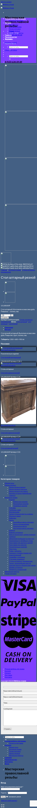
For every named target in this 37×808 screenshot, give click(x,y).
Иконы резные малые (17, 487)
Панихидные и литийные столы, (21, 541)
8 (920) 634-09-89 (13, 62)
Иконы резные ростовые (18, 491)
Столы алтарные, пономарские (21, 561)
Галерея (8, 35)
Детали (8, 329)
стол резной (12, 324)
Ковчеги (12, 530)
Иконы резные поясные (18, 489)
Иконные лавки (15, 516)
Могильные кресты (16, 33)
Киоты (11, 520)
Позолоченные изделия (18, 547)
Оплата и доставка (16, 21)
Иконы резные (14, 31)
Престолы (13, 549)
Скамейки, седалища (17, 557)
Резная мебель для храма (15, 19)
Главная (4, 270)
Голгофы (12, 508)
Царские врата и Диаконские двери (22, 565)
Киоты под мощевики (21, 524)
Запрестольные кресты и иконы (21, 514)
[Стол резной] (10, 291)
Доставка (8, 675)
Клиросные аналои (20, 502)
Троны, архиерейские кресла (20, 563)
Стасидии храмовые (17, 559)
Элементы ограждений (17, 569)
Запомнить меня (14, 797)
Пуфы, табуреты (15, 551)
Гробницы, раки (15, 510)
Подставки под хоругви (18, 545)
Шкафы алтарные (16, 567)
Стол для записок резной (10, 373)
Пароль (4, 793)
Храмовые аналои (20, 506)
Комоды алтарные (16, 532)
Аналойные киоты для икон (23, 522)
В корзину (5, 317)
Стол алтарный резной (9, 448)
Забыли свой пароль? (9, 801)
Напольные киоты (20, 526)
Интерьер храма (15, 27)
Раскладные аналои (20, 504)
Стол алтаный (21, 322)
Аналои (12, 500)
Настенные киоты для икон (23, 528)
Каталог (8, 23)
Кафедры (12, 518)
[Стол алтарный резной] (10, 302)
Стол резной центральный (11, 357)
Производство (11, 37)
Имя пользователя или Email (12, 787)
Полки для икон (15, 29)
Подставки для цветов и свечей (21, 543)
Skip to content (6, 2)
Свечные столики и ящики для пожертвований (20, 554)
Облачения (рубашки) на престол (21, 539)
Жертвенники (14, 512)
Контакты (9, 39)
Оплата (8, 673)
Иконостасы (13, 25)
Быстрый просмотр (8, 350)
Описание (9, 327)
